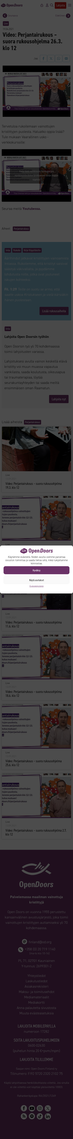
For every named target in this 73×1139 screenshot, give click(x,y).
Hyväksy (36, 570)
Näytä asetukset (36, 580)
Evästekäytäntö (37, 586)
